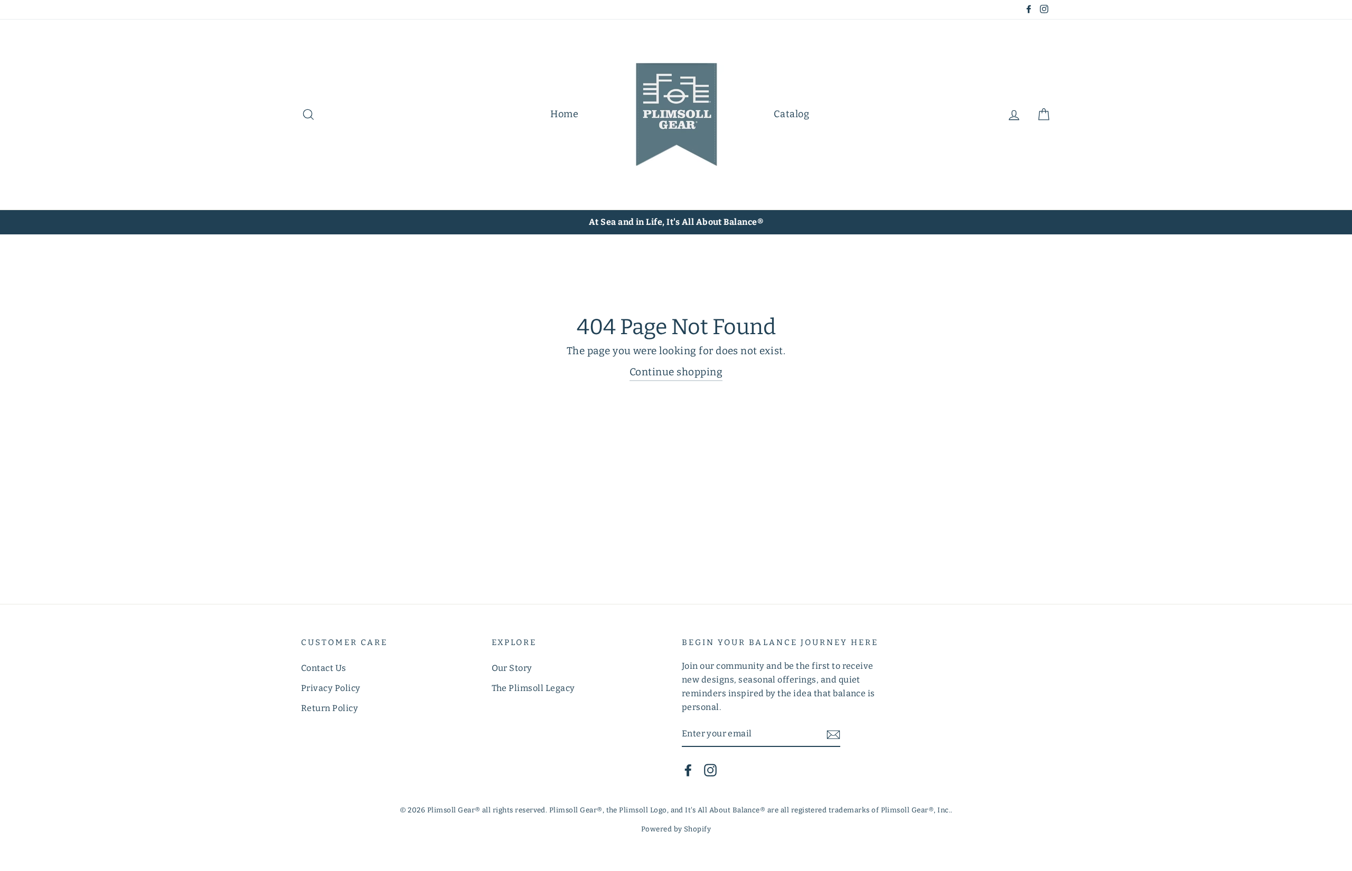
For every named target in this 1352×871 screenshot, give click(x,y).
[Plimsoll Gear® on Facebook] (688, 770)
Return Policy (329, 708)
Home (564, 114)
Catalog (791, 114)
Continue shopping (676, 372)
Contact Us (323, 668)
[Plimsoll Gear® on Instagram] (710, 770)
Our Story (512, 668)
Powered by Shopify (676, 829)
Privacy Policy (331, 688)
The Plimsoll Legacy (533, 688)
